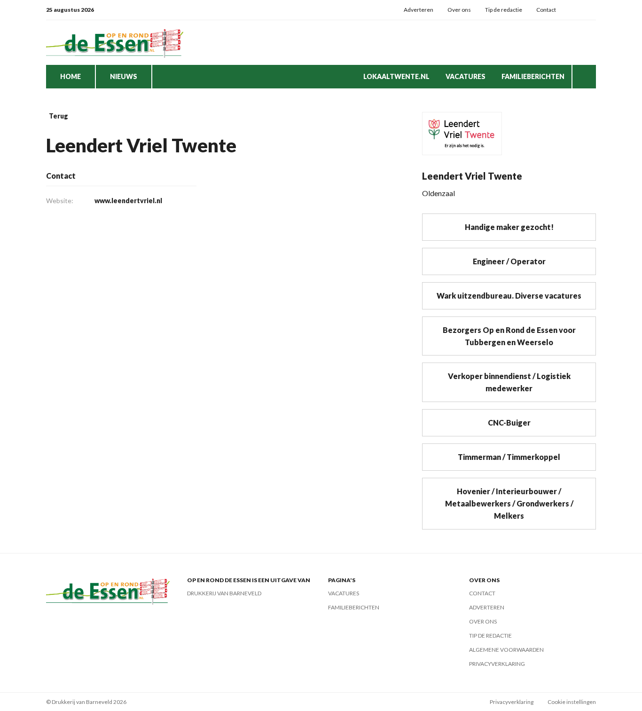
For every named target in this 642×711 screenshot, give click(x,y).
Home (70, 76)
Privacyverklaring (497, 663)
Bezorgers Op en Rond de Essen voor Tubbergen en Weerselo (509, 336)
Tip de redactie (503, 9)
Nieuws (123, 76)
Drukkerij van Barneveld (224, 593)
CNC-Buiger (509, 422)
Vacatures (465, 76)
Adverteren (418, 9)
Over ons (459, 9)
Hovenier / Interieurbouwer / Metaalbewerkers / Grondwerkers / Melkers (509, 503)
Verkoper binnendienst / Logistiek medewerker (509, 382)
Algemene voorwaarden (506, 649)
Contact (546, 9)
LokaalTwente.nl (396, 76)
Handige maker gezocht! (509, 226)
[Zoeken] (584, 76)
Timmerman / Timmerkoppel (509, 456)
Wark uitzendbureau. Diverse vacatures (509, 295)
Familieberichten (532, 76)
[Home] (116, 42)
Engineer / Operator (509, 261)
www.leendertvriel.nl (128, 201)
